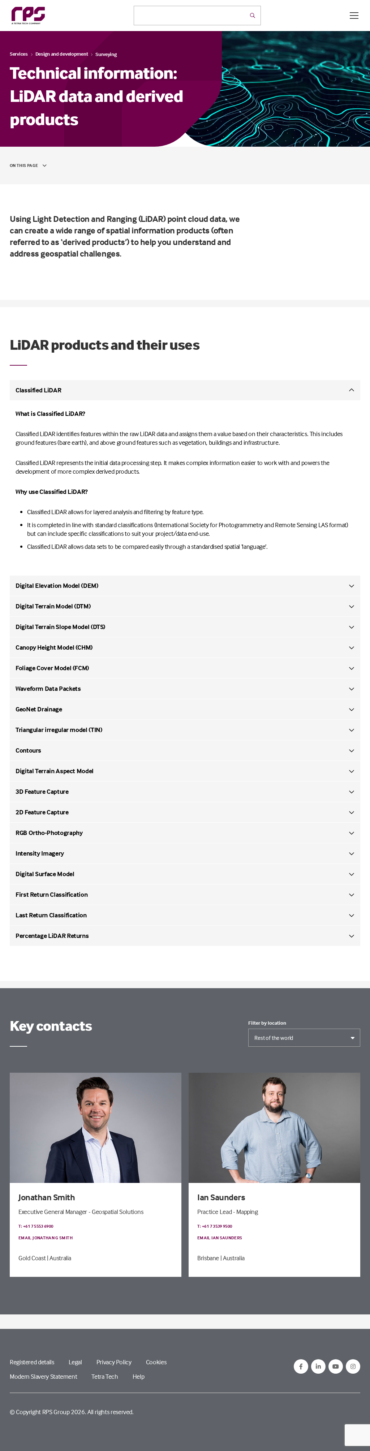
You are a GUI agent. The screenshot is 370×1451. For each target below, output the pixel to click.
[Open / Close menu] (354, 15)
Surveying (105, 54)
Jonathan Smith (46, 1197)
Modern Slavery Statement (43, 1376)
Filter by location (267, 1023)
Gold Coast (32, 1258)
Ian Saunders (221, 1197)
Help (139, 1376)
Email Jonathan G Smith (45, 1237)
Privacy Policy (114, 1362)
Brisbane (208, 1258)
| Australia (59, 1258)
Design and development (61, 54)
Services (19, 54)
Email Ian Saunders (219, 1237)
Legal (75, 1362)
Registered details (32, 1362)
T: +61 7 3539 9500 (214, 1226)
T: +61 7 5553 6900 (35, 1226)
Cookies (156, 1362)
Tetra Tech (104, 1376)
